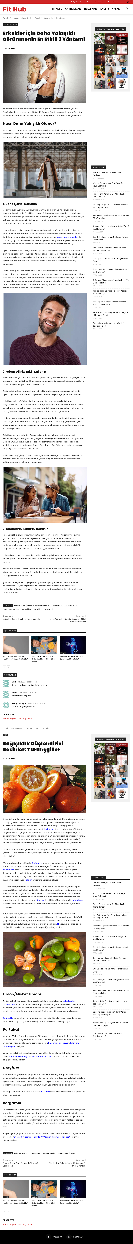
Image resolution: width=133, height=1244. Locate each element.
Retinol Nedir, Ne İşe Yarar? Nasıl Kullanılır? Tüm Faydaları (111, 216)
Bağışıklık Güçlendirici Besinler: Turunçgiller (22, 619)
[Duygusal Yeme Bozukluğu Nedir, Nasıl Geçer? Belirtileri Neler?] (44, 645)
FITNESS (57, 8)
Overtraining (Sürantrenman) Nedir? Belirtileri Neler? (108, 324)
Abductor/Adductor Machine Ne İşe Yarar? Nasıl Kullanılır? (111, 227)
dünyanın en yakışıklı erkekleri (38, 605)
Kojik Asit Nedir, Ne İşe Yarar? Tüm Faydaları (107, 173)
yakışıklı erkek (48, 609)
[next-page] (8, 667)
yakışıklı (37, 609)
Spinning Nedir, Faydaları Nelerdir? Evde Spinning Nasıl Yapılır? (109, 303)
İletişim (89, 2)
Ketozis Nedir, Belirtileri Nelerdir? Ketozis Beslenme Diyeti (110, 292)
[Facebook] (124, 2)
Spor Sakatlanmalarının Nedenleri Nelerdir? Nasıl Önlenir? (111, 238)
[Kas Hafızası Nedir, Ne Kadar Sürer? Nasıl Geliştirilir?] (73, 645)
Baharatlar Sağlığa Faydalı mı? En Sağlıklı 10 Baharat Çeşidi (110, 313)
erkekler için (57, 605)
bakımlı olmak (19, 605)
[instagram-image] (99, 38)
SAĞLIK (104, 8)
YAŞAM (116, 8)
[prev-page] (4, 667)
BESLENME (90, 8)
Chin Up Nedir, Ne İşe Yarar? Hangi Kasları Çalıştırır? (110, 260)
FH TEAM (11, 48)
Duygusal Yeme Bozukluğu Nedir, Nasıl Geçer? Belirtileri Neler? (43, 658)
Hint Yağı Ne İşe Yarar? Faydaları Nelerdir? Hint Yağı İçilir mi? (111, 206)
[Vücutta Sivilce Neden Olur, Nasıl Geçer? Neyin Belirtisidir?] (16, 645)
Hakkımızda (99, 2)
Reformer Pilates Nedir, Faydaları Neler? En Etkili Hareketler (111, 281)
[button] (127, 9)
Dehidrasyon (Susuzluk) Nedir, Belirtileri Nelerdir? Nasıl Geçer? (109, 249)
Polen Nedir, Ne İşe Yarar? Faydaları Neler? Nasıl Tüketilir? (111, 270)
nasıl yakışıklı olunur (11, 609)
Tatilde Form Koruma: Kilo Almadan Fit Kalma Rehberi (109, 195)
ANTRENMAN (73, 8)
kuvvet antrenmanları (67, 237)
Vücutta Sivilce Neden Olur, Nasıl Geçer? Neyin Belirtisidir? (110, 184)
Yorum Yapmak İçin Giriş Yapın (17, 718)
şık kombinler (27, 609)
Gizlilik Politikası (112, 2)
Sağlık (15, 24)
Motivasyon (14, 18)
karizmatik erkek (71, 605)
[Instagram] (128, 2)
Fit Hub (5, 18)
